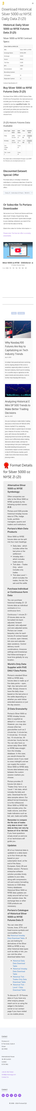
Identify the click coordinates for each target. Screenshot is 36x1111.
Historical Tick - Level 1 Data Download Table (19, 987)
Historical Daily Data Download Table (19, 963)
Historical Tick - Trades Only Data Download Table (20, 979)
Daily (14, 313)
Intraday (21, 313)
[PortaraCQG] (3, 3)
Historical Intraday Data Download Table (16, 936)
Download (30, 136)
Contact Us (5, 1077)
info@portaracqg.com (9, 1074)
